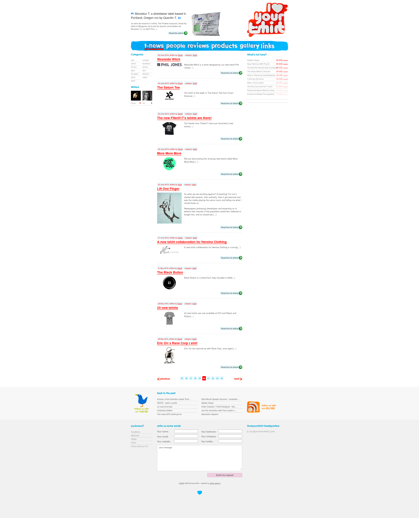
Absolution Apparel (209, 414)
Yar (143, 103)
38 (195, 378)
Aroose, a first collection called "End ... (174, 399)
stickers (145, 73)
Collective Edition (165, 410)
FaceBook (135, 431)
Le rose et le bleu (165, 406)
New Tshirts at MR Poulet (258, 63)
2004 (182, 483)
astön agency (215, 483)
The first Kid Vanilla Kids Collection (262, 67)
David (180, 55)
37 (191, 378)
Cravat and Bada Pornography (260, 94)
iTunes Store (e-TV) (139, 446)
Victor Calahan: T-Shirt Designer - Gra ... (219, 406)
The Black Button (170, 272)
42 (213, 378)
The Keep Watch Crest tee (258, 71)
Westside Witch (168, 59)
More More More (169, 153)
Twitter (134, 439)
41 (208, 378)
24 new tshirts (167, 307)
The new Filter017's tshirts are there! (184, 118)
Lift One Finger (168, 188)
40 (204, 378)
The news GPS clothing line (169, 414)
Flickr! (133, 442)
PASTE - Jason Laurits (167, 402)
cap (132, 60)
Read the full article (229, 72)
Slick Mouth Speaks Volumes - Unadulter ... (220, 399)
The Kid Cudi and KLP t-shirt (259, 86)
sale (133, 70)
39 (200, 378)
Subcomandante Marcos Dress (261, 90)
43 (217, 378)
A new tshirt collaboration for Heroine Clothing (192, 242)
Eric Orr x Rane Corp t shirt (177, 343)
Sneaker (134, 73)
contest (145, 60)
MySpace (135, 435)
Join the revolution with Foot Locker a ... (218, 410)
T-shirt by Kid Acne (255, 78)
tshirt (195, 55)
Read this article (176, 33)
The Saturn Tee (168, 87)
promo (145, 67)
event (133, 63)
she (144, 70)
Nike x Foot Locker (255, 82)
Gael (180, 184)
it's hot (134, 67)
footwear (146, 63)
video (144, 77)
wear (133, 80)
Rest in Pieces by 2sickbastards (261, 75)
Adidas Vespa (253, 60)
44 (222, 378)
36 (186, 378)
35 (182, 378)
